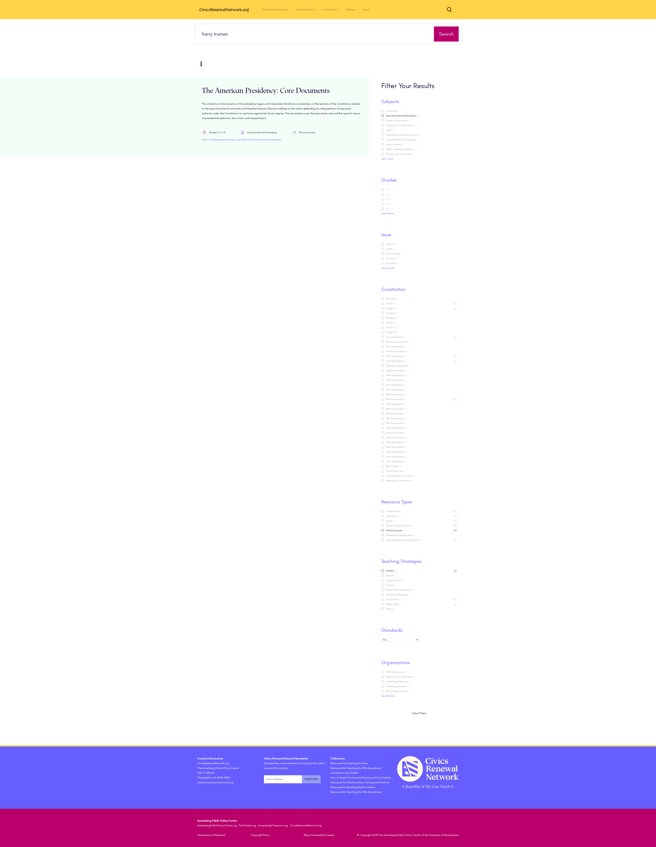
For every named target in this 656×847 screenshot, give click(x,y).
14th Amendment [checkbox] (421, 399)
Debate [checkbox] (391, 575)
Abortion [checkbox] (392, 244)
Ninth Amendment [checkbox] (397, 375)
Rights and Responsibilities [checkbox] (401, 149)
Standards (391, 630)
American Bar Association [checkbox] (401, 676)
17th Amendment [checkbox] (396, 413)
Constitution (393, 289)
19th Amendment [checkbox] (396, 423)
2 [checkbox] (388, 199)
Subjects (390, 101)
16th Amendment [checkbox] (396, 408)
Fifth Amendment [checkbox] (421, 356)
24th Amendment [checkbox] (397, 447)
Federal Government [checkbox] (398, 120)
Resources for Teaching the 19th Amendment (356, 768)
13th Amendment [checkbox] (396, 394)
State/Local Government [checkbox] (401, 154)
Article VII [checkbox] (392, 332)
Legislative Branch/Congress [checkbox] (402, 139)
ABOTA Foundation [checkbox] (397, 672)
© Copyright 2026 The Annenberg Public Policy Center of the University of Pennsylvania (408, 835)
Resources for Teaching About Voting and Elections (360, 782)
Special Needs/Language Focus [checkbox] (421, 540)
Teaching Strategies (401, 561)
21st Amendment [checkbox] (396, 432)
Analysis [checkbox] (421, 570)
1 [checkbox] (388, 194)
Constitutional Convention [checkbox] (401, 475)
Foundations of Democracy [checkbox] (401, 125)
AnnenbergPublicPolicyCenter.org (217, 825)
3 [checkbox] (388, 203)
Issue (386, 234)
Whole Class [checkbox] (421, 604)
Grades (389, 180)
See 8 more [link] (387, 213)
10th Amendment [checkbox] (396, 380)
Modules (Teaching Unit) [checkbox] (421, 525)
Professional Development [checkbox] (401, 535)
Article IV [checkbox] (392, 317)
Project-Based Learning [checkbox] (400, 589)
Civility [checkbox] (391, 248)
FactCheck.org (247, 825)
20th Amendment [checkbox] (397, 427)
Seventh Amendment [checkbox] (398, 365)
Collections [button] (329, 9)
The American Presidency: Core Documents (266, 90)
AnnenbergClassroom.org (273, 825)
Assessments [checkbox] (421, 511)
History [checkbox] (391, 130)
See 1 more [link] (387, 158)
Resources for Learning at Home (349, 763)
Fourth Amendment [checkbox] (397, 351)
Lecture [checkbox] (391, 585)
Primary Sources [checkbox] (421, 530)
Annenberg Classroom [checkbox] (399, 681)
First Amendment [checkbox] (421, 337)
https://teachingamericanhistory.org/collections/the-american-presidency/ (241, 139)
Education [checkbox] (393, 263)
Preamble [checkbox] (392, 298)
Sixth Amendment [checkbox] (421, 361)
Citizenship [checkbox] (393, 110)
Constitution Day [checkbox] (396, 471)
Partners (350, 9)
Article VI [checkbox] (392, 327)
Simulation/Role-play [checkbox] (399, 594)
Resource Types (396, 502)
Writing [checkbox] (391, 609)
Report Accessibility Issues (319, 835)
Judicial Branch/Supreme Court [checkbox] (404, 134)
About (366, 9)
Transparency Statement (211, 835)
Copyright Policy (260, 835)
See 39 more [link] (387, 695)
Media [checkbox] (421, 520)
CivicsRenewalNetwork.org (306, 825)
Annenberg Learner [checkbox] (397, 686)
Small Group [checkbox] (421, 599)
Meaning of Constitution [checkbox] (400, 480)
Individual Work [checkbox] (395, 580)
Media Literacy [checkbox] (395, 144)
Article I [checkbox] (421, 303)
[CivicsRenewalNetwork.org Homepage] (225, 9)
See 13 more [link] (387, 268)
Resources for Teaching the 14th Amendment (356, 792)
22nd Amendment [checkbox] (397, 437)
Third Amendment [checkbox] (397, 346)
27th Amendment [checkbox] (397, 461)
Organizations (395, 662)
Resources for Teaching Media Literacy (353, 787)
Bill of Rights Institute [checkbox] (398, 691)
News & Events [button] (304, 9)
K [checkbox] (388, 189)
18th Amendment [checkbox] (396, 418)
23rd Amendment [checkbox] (397, 442)
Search (446, 34)
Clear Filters (419, 713)
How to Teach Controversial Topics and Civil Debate (361, 777)
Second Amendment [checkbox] (398, 341)
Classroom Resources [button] (274, 9)
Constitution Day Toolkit (344, 772)
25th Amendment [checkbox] (397, 451)
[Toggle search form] (449, 9)
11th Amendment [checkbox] (396, 384)
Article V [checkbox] (392, 322)
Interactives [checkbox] (421, 516)
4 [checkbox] (388, 208)
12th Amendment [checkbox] (396, 389)
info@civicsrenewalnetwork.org (215, 782)
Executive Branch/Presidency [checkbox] (402, 115)
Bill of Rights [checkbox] (394, 466)
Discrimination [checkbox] (395, 253)
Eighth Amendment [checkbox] (397, 370)
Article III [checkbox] (392, 313)
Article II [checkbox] (421, 308)
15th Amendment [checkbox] (396, 404)
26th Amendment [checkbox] (397, 456)
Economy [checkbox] (392, 258)
